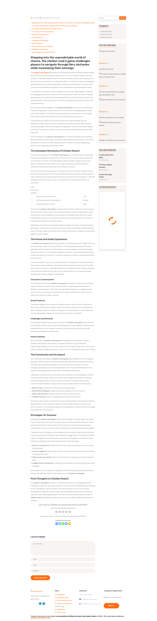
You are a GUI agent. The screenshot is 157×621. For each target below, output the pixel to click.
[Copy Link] (69, 523)
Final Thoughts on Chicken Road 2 (43, 52)
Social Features (37, 37)
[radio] (56, 512)
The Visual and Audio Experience (43, 32)
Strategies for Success (39, 49)
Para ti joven (105, 34)
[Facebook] (56, 523)
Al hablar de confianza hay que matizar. (112, 140)
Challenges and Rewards (40, 40)
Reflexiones (105, 37)
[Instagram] (43, 603)
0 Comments (56, 18)
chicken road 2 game (41, 73)
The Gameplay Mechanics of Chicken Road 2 (47, 29)
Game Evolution (37, 43)
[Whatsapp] (63, 523)
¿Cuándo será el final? (106, 69)
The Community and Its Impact (42, 46)
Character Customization (40, 34)
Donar (112, 605)
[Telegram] (66, 523)
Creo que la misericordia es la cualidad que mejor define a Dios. (111, 93)
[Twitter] (59, 523)
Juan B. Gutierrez (46, 18)
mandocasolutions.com (41, 618)
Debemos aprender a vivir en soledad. (111, 117)
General (103, 31)
